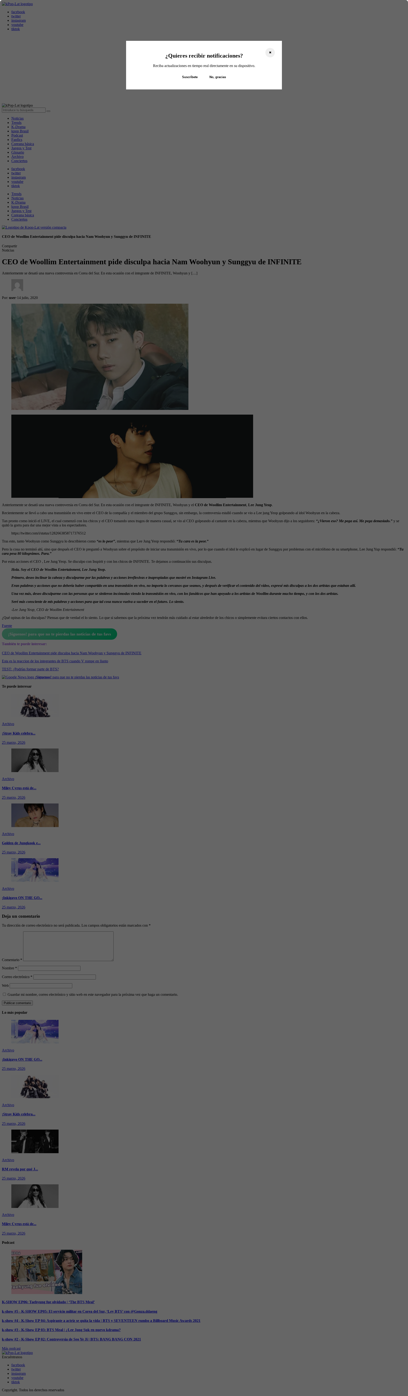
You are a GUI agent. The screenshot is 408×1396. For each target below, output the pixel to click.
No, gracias (217, 77)
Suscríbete (190, 77)
